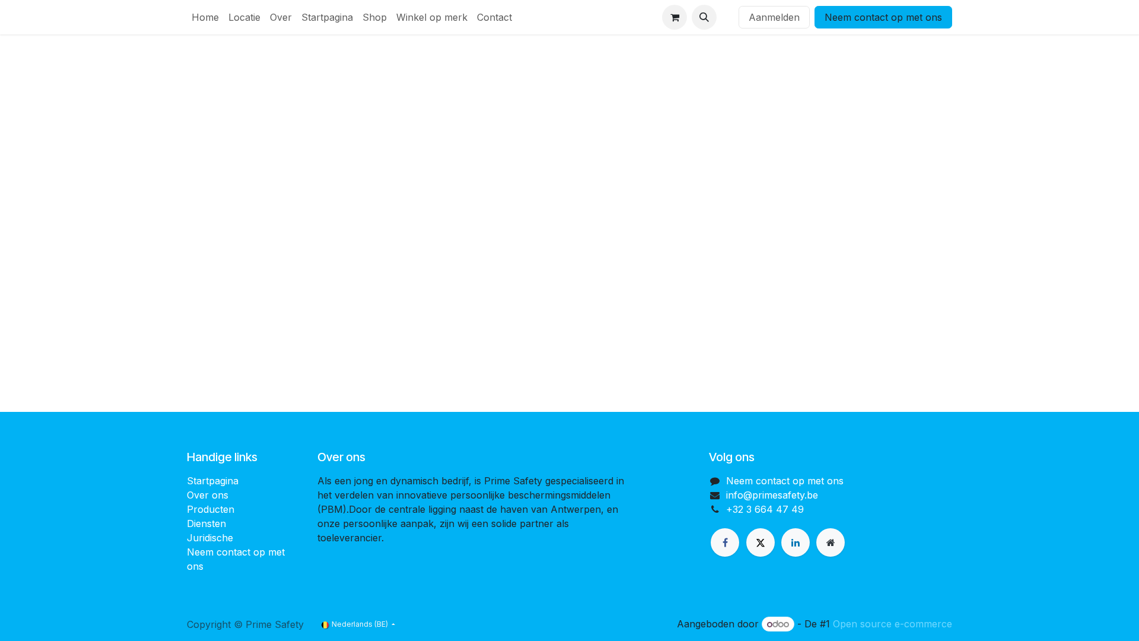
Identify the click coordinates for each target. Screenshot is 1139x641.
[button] (704, 17)
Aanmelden (774, 17)
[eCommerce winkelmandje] (674, 17)
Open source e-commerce (892, 624)
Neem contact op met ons (883, 17)
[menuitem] (205, 17)
